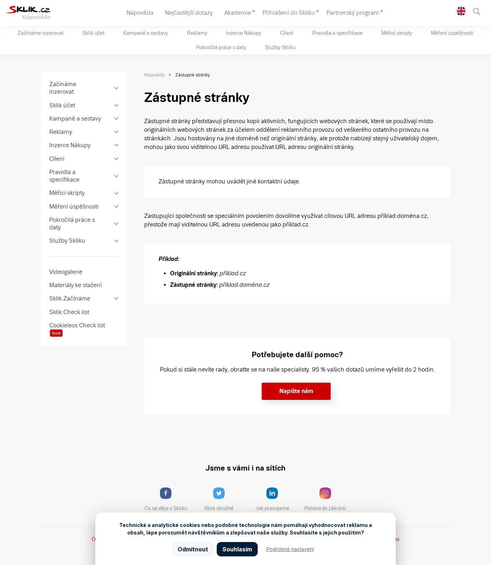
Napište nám (296, 391)
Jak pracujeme (272, 508)
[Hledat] (480, 11)
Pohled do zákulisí (325, 508)
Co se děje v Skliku (165, 508)
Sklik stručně (219, 508)
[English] (461, 11)
